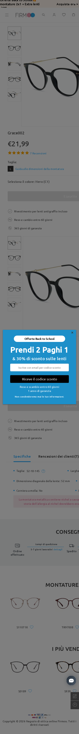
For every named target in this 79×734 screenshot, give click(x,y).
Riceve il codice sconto (39, 379)
